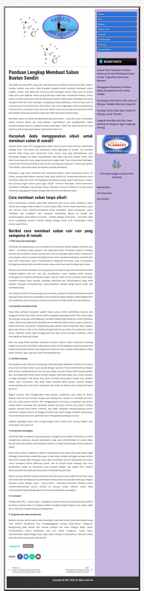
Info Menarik (104, 39)
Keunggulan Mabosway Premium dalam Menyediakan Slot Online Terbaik (114, 90)
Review (101, 24)
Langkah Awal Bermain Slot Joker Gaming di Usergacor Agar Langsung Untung (116, 124)
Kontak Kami (104, 49)
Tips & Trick (28, 546)
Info (100, 19)
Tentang (102, 44)
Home (101, 14)
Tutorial (102, 34)
